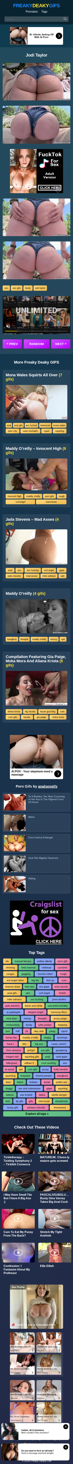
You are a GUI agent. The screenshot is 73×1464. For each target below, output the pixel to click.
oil (26, 1031)
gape (61, 570)
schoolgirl (20, 502)
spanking (10, 1075)
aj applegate (13, 1012)
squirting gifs (32, 1056)
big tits (35, 980)
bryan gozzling (47, 711)
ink (7, 961)
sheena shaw (12, 986)
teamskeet (51, 502)
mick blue (11, 1018)
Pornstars (32, 11)
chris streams (13, 1050)
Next (60, 344)
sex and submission (29, 1088)
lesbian (34, 1082)
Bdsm (31, 817)
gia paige (41, 717)
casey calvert (58, 1043)
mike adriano (48, 576)
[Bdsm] (15, 823)
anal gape (61, 1056)
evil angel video (15, 980)
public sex (61, 1082)
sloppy (47, 1037)
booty (28, 288)
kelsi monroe (28, 967)
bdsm (20, 1082)
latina (42, 1094)
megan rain (12, 1056)
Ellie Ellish (47, 1265)
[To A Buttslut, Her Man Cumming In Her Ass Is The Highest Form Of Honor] (15, 802)
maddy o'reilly (33, 496)
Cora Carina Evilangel (40, 837)
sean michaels (30, 431)
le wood (9, 1069)
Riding (31, 878)
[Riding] (15, 884)
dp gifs (19, 1101)
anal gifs (18, 425)
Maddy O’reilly (25, 593)
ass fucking (33, 570)
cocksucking (12, 1024)
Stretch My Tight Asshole (51, 1234)
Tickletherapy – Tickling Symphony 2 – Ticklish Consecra (18, 1161)
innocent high (14, 496)
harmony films (59, 1012)
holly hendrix (61, 1069)
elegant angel (35, 1012)
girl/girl (31, 1050)
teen (8, 1082)
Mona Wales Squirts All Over (34, 377)
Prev (12, 344)
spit (62, 576)
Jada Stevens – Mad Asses (32, 521)
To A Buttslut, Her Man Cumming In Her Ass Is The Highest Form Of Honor (46, 799)
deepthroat (61, 1101)
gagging (25, 973)
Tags (44, 11)
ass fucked (31, 425)
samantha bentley (58, 1005)
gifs (31, 1101)
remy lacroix (61, 986)
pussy (45, 1069)
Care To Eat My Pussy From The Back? (18, 1234)
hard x (10, 1043)
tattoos (10, 1094)
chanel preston (43, 1075)
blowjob (24, 639)
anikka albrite (44, 961)
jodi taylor (40, 288)
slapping (62, 1024)
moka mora (58, 717)
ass (6, 288)
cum (62, 711)
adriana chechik (36, 1107)
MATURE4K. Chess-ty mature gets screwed (54, 1159)
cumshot (62, 967)
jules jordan (44, 1024)
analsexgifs (47, 786)
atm (28, 993)
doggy (9, 1088)
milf (17, 1031)
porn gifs (49, 496)
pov (8, 1031)
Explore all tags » (37, 1113)
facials (27, 717)
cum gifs (12, 717)
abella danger (59, 1094)
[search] (65, 19)
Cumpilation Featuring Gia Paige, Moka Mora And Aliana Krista (36, 661)
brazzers (25, 1075)
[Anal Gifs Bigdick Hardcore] (15, 864)
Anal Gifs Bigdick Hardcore (43, 858)
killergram (11, 1063)
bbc (25, 1043)
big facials (30, 711)
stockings (62, 1037)
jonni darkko (59, 999)
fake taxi (29, 986)
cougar (10, 973)
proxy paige (60, 1018)
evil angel (49, 570)
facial (47, 1082)
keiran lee (11, 1037)
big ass (39, 1043)
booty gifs (12, 1107)
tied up (50, 980)
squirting (59, 431)
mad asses (31, 576)
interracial (45, 425)
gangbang (61, 1050)
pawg (52, 1031)
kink (7, 1101)
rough (61, 496)
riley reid (38, 1031)
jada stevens (14, 576)
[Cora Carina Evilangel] (15, 843)
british (62, 993)
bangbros (12, 639)
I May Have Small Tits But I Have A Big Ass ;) (18, 1198)
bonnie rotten (45, 973)
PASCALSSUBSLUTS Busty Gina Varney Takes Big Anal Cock (55, 1198)
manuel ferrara (23, 961)
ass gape (44, 986)
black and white (33, 1005)
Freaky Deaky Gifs (41, 1460)
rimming (10, 967)
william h (29, 1063)
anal (9, 425)
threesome (60, 1107)
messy (53, 639)
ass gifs (17, 288)
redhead (46, 967)
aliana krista (14, 711)
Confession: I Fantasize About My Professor (17, 1269)
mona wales (59, 425)
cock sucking (48, 1063)
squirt (46, 431)
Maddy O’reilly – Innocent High (36, 450)
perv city (12, 431)
